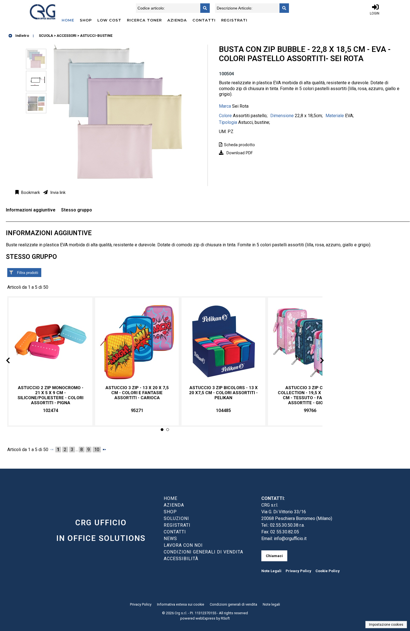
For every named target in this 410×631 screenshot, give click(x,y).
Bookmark (30, 192)
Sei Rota (240, 106)
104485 (223, 410)
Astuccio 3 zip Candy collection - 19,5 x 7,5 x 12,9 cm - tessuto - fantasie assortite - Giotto (310, 395)
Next (317, 361)
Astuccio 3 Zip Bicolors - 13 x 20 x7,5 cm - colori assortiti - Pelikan (223, 392)
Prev (12, 361)
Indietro (22, 35)
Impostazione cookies (386, 625)
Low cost (109, 20)
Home (68, 20)
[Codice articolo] (203, 8)
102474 (50, 410)
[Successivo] (104, 449)
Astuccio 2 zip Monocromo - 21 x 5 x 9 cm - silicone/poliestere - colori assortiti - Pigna (50, 395)
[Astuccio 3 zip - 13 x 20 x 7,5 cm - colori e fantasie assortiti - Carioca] (137, 341)
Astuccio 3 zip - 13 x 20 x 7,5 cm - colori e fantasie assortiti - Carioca (137, 392)
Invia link (57, 192)
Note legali (271, 604)
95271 (137, 410)
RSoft (225, 618)
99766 (310, 410)
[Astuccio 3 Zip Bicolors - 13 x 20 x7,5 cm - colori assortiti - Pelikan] (223, 341)
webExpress (205, 618)
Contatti (204, 20)
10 (96, 449)
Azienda (177, 20)
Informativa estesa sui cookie (180, 604)
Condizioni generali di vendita (233, 604)
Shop (86, 20)
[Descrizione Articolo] (282, 8)
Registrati (234, 20)
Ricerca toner (144, 20)
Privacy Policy (298, 571)
